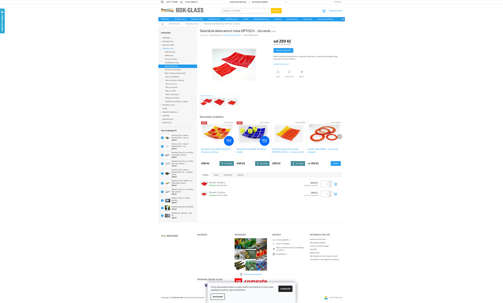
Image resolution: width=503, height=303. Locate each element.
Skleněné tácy (167, 41)
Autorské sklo (167, 119)
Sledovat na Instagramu (253, 274)
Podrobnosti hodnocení (231, 35)
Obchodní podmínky (260, 2)
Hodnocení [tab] (228, 175)
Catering (165, 115)
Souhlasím (285, 288)
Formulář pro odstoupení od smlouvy (324, 259)
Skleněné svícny (168, 105)
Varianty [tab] (205, 175)
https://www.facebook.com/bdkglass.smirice (290, 248)
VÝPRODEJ (166, 38)
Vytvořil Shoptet (335, 297)
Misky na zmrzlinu (172, 98)
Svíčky (164, 108)
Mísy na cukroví (172, 87)
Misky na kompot (172, 94)
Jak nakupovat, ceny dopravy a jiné (323, 256)
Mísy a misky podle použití (175, 73)
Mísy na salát (171, 91)
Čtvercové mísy (171, 59)
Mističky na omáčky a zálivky (177, 101)
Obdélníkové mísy (172, 62)
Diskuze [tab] (240, 175)
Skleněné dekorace (170, 112)
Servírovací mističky (173, 69)
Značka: (250, 35)
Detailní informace (281, 64)
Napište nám (315, 252)
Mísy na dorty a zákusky (175, 80)
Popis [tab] (216, 175)
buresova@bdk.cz (283, 240)
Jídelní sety (166, 122)
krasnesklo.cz (281, 254)
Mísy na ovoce (171, 84)
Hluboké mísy (170, 52)
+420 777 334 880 (282, 244)
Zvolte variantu (283, 50)
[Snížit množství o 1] (330, 185)
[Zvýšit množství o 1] (330, 182)
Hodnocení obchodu (238, 2)
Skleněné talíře (168, 45)
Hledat (276, 10)
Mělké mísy (169, 55)
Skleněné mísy (168, 48)
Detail (336, 163)
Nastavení (218, 296)
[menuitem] (165, 19)
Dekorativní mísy (171, 66)
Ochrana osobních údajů (319, 246)
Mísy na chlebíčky (172, 76)
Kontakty (313, 249)
